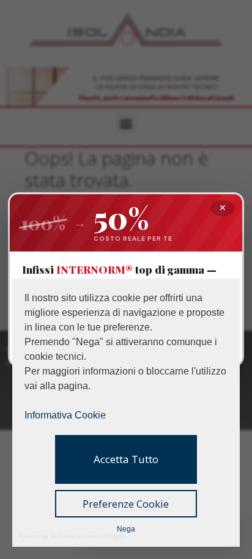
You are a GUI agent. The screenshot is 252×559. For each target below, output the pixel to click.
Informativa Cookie (65, 415)
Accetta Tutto (126, 459)
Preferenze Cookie (126, 504)
